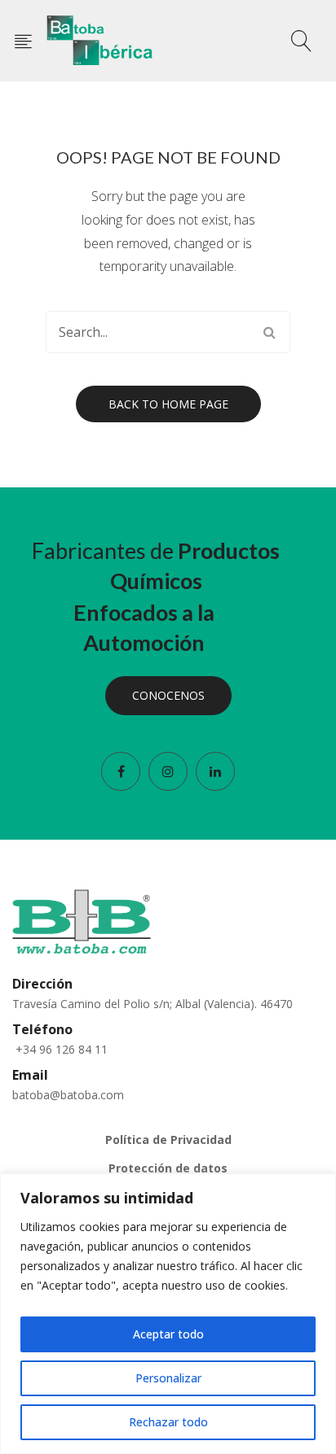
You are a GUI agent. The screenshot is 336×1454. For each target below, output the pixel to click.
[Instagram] (168, 771)
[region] (168, 1313)
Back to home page (168, 404)
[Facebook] (120, 771)
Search (269, 332)
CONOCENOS (168, 695)
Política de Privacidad (168, 1139)
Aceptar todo (168, 1334)
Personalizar (168, 1378)
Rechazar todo (168, 1422)
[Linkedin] (215, 771)
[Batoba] (100, 39)
